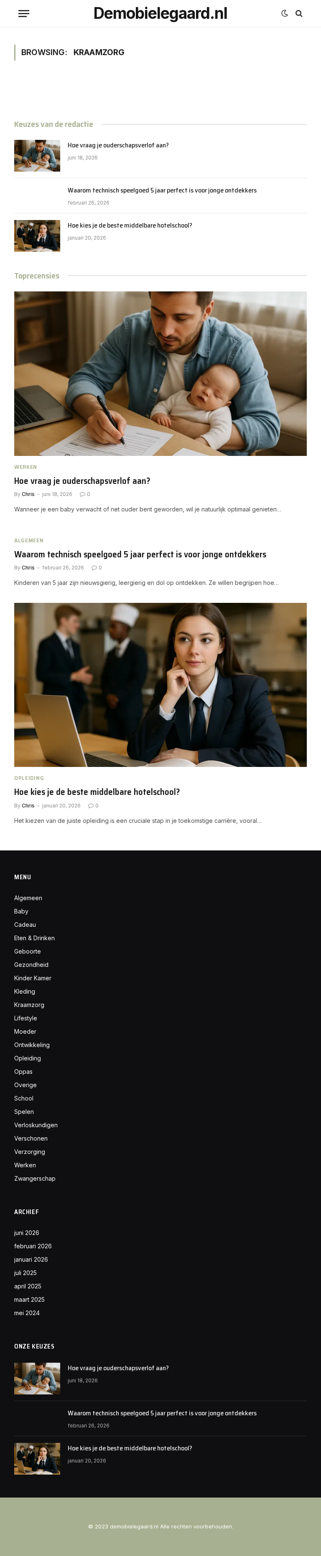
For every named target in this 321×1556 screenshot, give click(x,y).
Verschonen (31, 1138)
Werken (25, 467)
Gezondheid (31, 964)
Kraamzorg (29, 1004)
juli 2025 (25, 1272)
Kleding (24, 991)
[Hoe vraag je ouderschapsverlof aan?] (37, 156)
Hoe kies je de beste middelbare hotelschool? (130, 225)
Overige (25, 1084)
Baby (21, 911)
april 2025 (27, 1286)
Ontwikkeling (32, 1044)
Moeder (25, 1031)
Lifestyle (25, 1018)
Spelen (24, 1111)
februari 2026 (33, 1246)
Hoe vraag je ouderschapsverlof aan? (118, 145)
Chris (28, 494)
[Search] (298, 13)
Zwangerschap (35, 1178)
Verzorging (29, 1151)
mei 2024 (27, 1312)
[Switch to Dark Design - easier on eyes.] (284, 13)
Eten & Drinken (34, 937)
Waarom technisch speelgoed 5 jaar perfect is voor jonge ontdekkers (162, 190)
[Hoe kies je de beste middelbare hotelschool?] (37, 236)
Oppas (23, 1071)
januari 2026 (31, 1259)
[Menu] (23, 13)
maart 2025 (29, 1299)
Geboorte (27, 951)
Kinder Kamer (32, 978)
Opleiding (29, 778)
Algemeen (29, 540)
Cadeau (25, 924)
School (23, 1098)
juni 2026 (26, 1232)
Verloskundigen (36, 1124)
